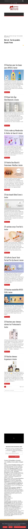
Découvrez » (7, 92)
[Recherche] (23, 1)
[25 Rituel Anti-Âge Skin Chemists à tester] (14, 111)
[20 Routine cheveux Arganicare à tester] (14, 371)
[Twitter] (14, 3)
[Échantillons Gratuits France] (14, 9)
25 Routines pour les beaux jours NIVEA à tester (13, 66)
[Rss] (11, 3)
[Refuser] (26, 525)
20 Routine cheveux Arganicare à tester (10, 357)
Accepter (5, 527)
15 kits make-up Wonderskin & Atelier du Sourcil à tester (13, 131)
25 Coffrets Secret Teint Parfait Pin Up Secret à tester (14, 258)
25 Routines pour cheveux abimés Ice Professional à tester (12, 324)
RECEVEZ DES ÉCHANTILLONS (14, 446)
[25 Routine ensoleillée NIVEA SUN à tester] (14, 304)
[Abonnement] (23, 45)
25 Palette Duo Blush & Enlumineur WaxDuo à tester (13, 163)
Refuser (10, 527)
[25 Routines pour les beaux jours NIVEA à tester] (14, 79)
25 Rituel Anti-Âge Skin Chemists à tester (11, 98)
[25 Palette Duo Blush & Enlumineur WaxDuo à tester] (14, 177)
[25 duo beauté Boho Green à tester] (14, 209)
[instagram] (16, 3)
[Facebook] (13, 3)
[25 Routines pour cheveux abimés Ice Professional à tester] (14, 339)
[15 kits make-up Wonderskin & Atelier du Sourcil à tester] (14, 145)
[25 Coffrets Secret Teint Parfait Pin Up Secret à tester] (14, 272)
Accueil (7, 35)
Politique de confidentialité (20, 527)
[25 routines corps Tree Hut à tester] (14, 241)
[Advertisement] (14, 27)
